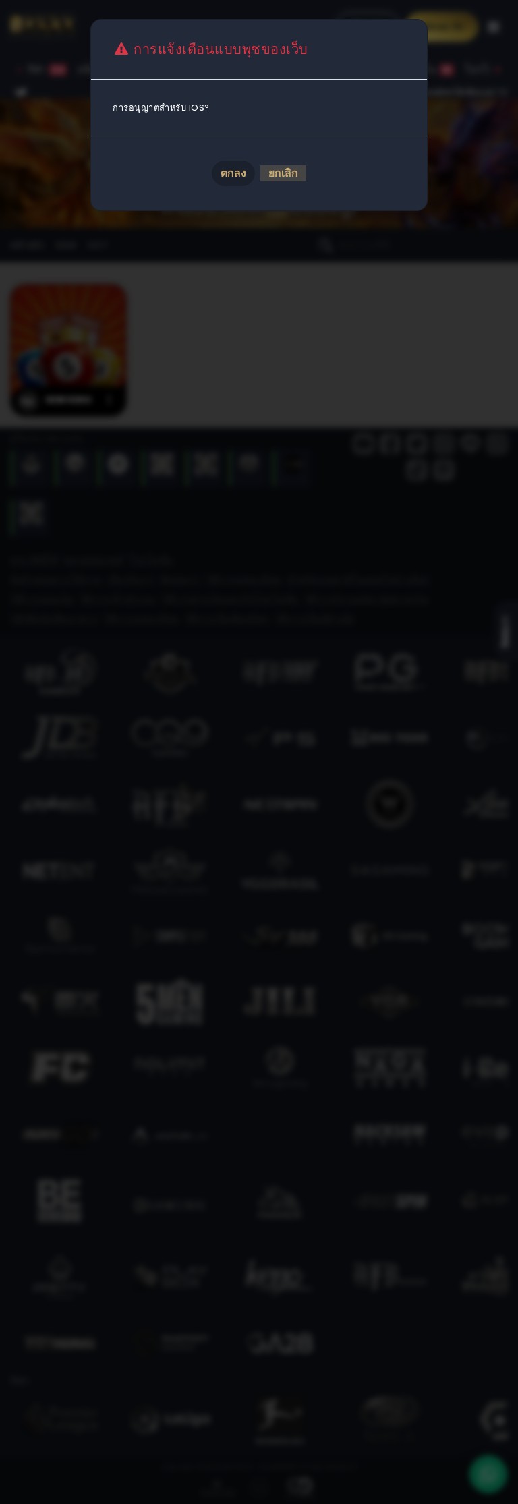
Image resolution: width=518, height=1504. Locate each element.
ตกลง (233, 173)
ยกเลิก (283, 173)
